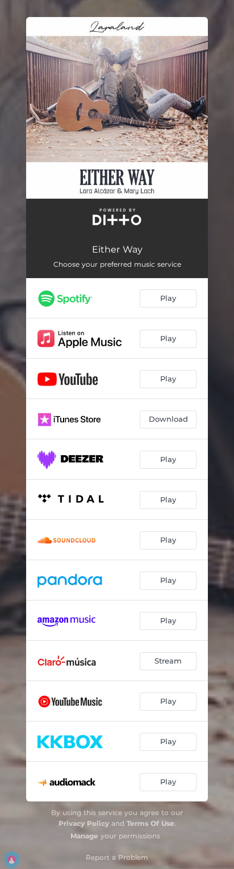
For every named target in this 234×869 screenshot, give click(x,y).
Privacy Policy (83, 823)
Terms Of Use (150, 823)
